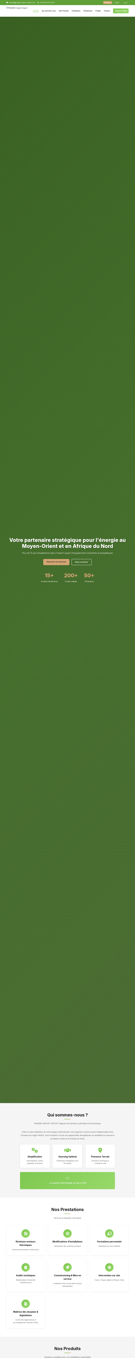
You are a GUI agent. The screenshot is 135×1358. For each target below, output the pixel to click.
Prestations (76, 11)
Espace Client (121, 11)
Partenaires (88, 11)
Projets (98, 11)
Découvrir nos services (56, 562)
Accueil (36, 11)
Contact (107, 11)
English (117, 2)
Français (108, 2)
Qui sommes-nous (49, 11)
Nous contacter (81, 562)
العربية (125, 2)
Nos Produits (64, 11)
